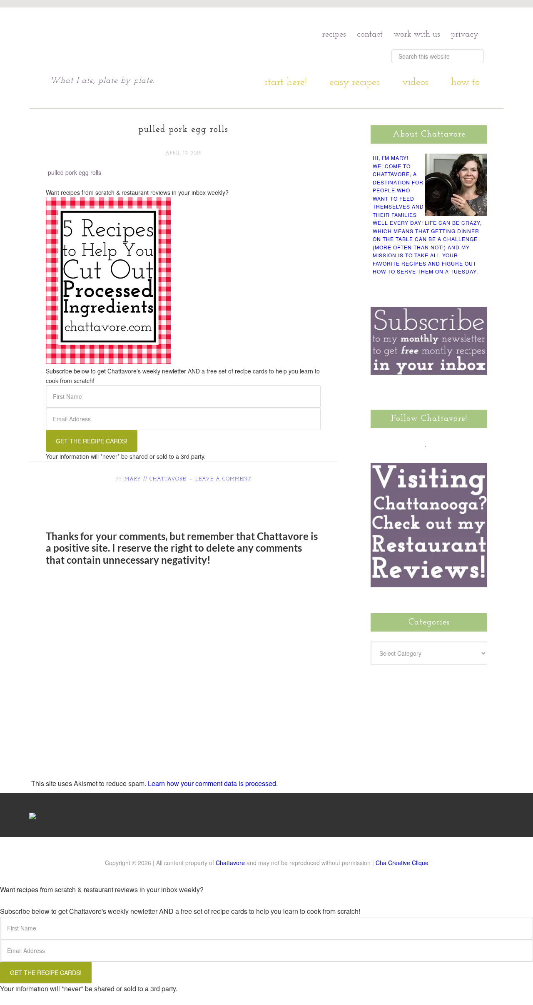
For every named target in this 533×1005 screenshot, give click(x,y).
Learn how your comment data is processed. (213, 783)
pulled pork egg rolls (74, 172)
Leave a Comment (223, 479)
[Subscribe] (473, 443)
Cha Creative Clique (402, 862)
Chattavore (129, 41)
